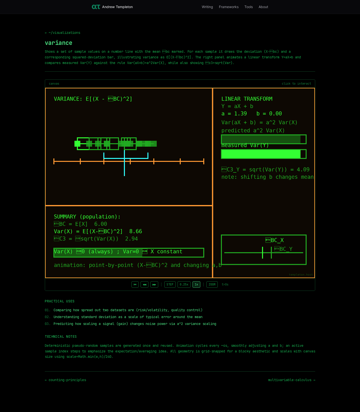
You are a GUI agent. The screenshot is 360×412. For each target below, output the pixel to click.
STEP (170, 284)
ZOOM (212, 284)
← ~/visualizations (62, 32)
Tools (248, 7)
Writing (207, 7)
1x (196, 284)
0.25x (184, 284)
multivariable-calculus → (291, 380)
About (263, 7)
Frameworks (229, 7)
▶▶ (154, 284)
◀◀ (144, 284)
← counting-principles (65, 380)
